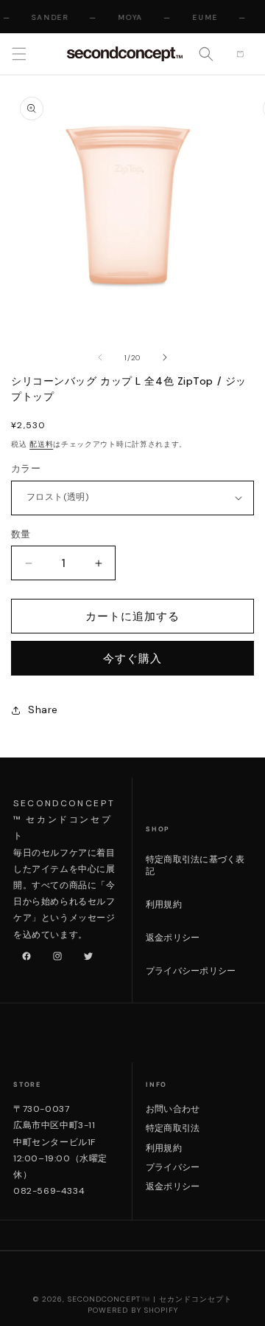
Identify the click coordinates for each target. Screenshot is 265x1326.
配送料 (41, 444)
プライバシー (172, 1167)
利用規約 (164, 904)
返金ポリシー (172, 938)
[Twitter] (85, 953)
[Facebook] (23, 953)
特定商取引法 (172, 1128)
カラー (25, 468)
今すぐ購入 (132, 658)
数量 (21, 534)
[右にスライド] (165, 357)
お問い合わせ (172, 1109)
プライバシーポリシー (191, 971)
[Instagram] (54, 953)
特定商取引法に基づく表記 (195, 865)
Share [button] (43, 709)
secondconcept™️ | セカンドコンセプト (150, 1299)
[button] (19, 54)
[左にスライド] (100, 357)
